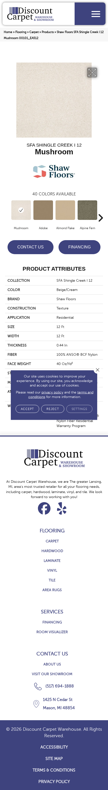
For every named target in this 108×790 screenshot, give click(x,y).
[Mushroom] (21, 210)
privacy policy (52, 392)
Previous (7, 210)
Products (48, 32)
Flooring (20, 32)
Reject (52, 409)
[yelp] (62, 508)
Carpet (34, 32)
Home (8, 32)
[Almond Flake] (65, 210)
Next (100, 210)
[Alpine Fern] (87, 210)
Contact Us (30, 247)
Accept (27, 409)
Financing (79, 247)
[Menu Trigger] (96, 14)
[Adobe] (43, 210)
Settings (79, 409)
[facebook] (44, 508)
